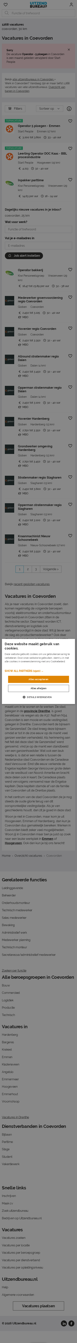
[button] (38, 671)
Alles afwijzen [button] (39, 688)
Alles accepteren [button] (38, 679)
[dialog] (38, 671)
